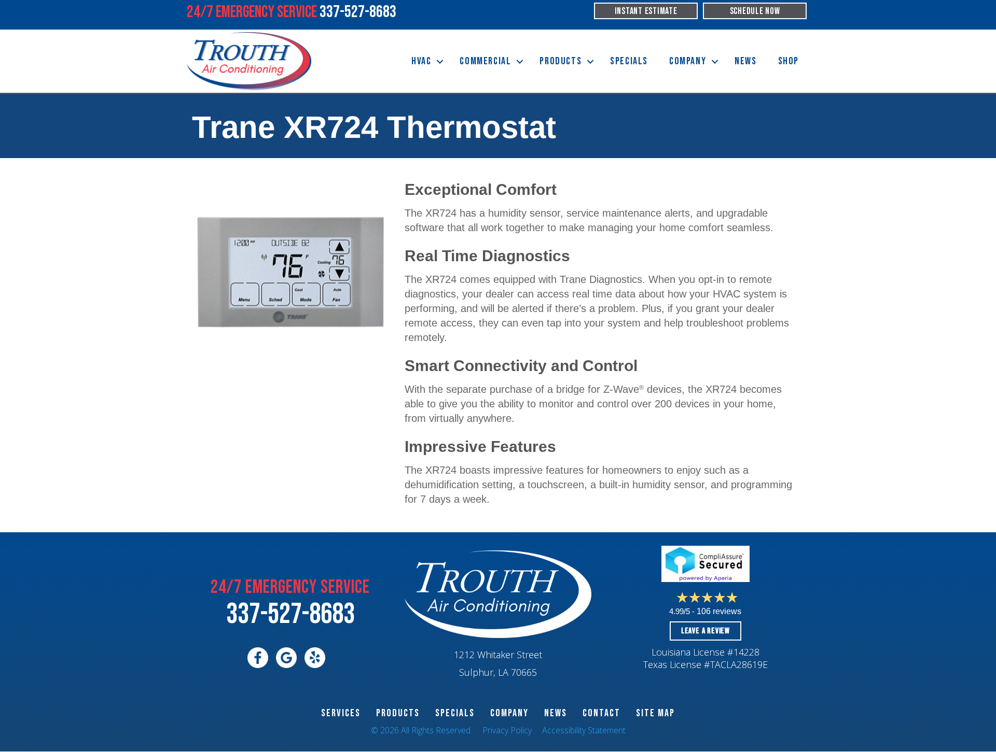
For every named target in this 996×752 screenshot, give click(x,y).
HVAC (421, 61)
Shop (788, 61)
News (745, 61)
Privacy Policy (507, 730)
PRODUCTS (398, 713)
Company (687, 61)
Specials (629, 61)
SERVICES (341, 713)
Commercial (485, 61)
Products (561, 61)
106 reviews (719, 611)
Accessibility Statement (584, 730)
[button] (440, 61)
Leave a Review (705, 631)
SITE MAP (655, 713)
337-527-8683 (290, 614)
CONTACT (601, 713)
